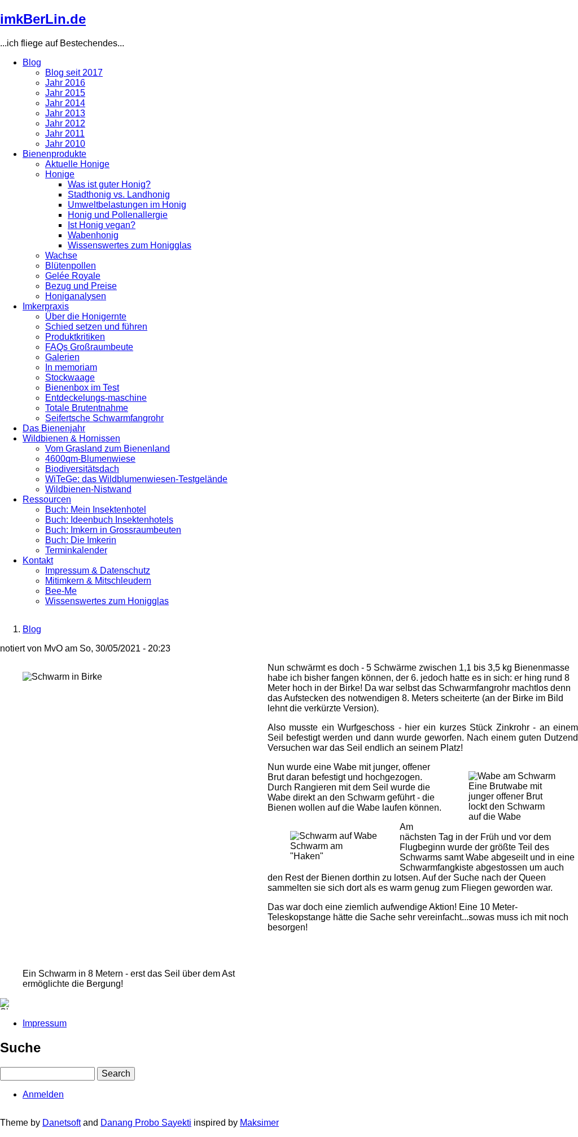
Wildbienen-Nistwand (88, 489)
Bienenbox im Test (82, 387)
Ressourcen (47, 499)
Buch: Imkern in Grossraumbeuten (113, 530)
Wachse (61, 255)
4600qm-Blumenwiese (90, 458)
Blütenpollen (70, 265)
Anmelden (43, 1094)
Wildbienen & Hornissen (71, 438)
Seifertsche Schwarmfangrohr (104, 418)
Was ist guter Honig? (109, 184)
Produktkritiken (75, 337)
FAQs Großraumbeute (89, 347)
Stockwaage (70, 377)
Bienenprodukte (54, 154)
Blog (32, 62)
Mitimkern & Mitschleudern (98, 580)
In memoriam (71, 367)
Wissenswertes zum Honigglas (129, 245)
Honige (60, 174)
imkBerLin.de (43, 19)
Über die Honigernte (85, 316)
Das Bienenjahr (54, 428)
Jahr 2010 (65, 143)
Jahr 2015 (65, 93)
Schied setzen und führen (96, 326)
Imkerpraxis (46, 306)
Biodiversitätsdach (82, 469)
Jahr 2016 (65, 83)
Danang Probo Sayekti (145, 1122)
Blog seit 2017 (74, 72)
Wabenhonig (93, 235)
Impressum (45, 1023)
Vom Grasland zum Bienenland (107, 448)
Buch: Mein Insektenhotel (95, 509)
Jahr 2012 (65, 123)
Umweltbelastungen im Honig (127, 204)
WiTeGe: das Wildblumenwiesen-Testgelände (136, 479)
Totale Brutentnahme (86, 408)
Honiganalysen (75, 296)
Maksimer (259, 1122)
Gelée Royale (72, 276)
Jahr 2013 (65, 113)
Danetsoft (61, 1122)
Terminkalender (76, 550)
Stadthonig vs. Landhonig (119, 194)
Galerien (62, 357)
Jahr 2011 (65, 133)
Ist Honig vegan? (101, 225)
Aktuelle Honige (77, 164)
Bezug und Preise (81, 286)
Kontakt (38, 560)
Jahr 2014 (65, 103)
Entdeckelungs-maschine (96, 398)
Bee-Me (61, 591)
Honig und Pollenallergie (118, 215)
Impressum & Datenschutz (97, 570)
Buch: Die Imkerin (80, 540)
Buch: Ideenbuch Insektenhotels (109, 519)
